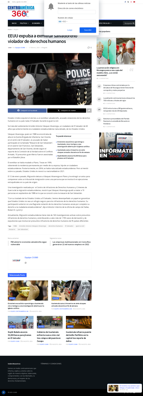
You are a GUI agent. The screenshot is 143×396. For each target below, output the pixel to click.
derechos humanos (56, 226)
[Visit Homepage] (23, 11)
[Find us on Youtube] (134, 2)
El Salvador (69, 226)
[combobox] (63, 21)
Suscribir (87, 30)
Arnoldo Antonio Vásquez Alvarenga (32, 226)
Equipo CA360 (20, 48)
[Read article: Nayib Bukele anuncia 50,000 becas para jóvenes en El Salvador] (21, 322)
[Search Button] (134, 23)
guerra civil (80, 226)
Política (23, 23)
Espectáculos (104, 23)
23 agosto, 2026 (79, 309)
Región (16, 29)
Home (10, 29)
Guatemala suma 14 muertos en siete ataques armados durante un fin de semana (68, 304)
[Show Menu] (8, 2)
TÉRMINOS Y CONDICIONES (51, 364)
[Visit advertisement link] (116, 146)
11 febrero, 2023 (34, 48)
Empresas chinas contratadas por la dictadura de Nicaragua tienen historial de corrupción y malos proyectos (118, 87)
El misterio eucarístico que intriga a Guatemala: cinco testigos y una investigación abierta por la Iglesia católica (73, 144)
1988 (15, 226)
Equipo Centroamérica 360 (19, 311)
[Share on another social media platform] (89, 110)
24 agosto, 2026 (36, 311)
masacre (12, 229)
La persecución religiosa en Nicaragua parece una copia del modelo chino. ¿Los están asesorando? (109, 71)
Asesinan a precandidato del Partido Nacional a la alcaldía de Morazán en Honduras (116, 121)
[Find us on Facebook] (125, 2)
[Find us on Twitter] (128, 2)
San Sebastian (23, 229)
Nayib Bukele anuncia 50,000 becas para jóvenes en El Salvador (19, 335)
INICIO (14, 23)
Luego (69, 30)
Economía (36, 23)
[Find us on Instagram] (131, 2)
